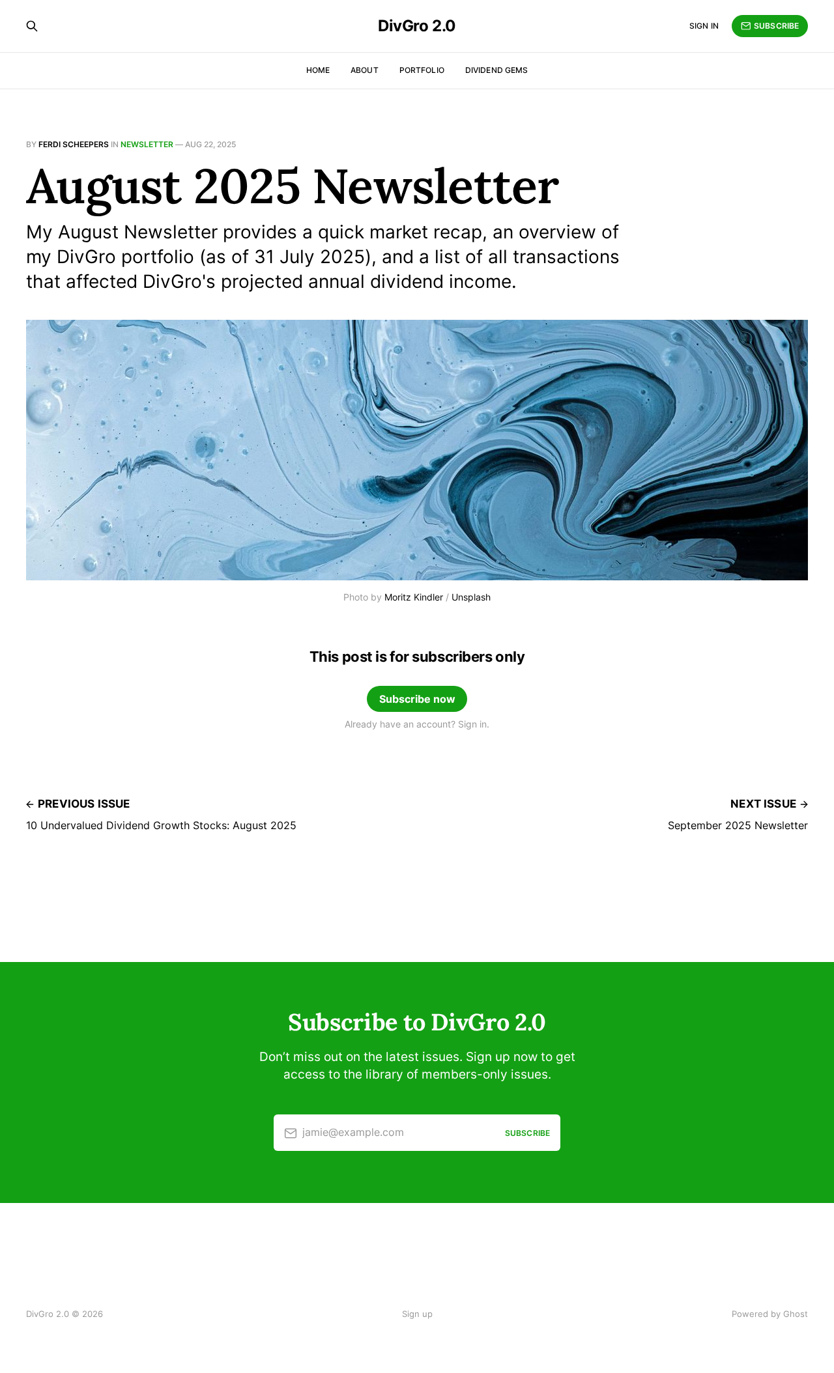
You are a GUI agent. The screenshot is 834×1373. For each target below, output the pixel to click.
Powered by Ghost (770, 1314)
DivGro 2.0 (416, 26)
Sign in (704, 26)
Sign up (417, 1314)
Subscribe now (417, 698)
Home (318, 70)
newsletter (147, 144)
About (365, 70)
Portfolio (421, 70)
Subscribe (776, 26)
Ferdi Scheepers (73, 144)
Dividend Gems (496, 70)
